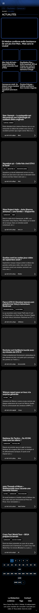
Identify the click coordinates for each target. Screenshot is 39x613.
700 (27, 574)
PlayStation (11, 8)
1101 (19, 582)
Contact (27, 598)
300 (12, 574)
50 (19, 565)
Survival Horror (8, 122)
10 (4, 565)
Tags (21, 601)
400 (15, 574)
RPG (11, 397)
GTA (3, 8)
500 (19, 574)
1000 (19, 578)
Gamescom (21, 8)
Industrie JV (11, 169)
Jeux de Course (16, 539)
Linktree (10, 601)
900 (35, 574)
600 (23, 574)
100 (19, 569)
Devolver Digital (9, 309)
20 (8, 565)
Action (6, 397)
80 (31, 565)
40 (15, 565)
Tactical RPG (16, 443)
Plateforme (19, 309)
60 (23, 565)
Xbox (13, 215)
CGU (30, 601)
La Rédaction (13, 598)
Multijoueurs (22, 493)
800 (31, 574)
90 (35, 565)
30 (12, 565)
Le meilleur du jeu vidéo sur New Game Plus (19, 3)
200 (8, 574)
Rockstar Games (22, 169)
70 (27, 565)
